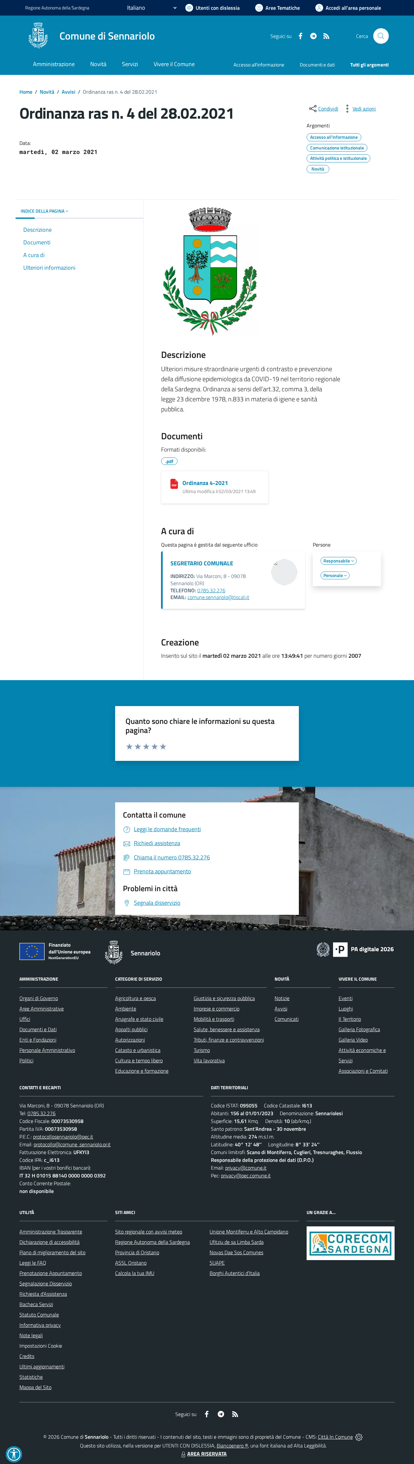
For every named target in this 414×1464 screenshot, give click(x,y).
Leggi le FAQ (32, 1263)
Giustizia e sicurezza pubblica (224, 998)
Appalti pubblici (131, 1029)
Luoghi (346, 1008)
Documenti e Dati (38, 1029)
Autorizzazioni (130, 1040)
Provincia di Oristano (137, 1252)
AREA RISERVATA (207, 1454)
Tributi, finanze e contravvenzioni (229, 1040)
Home (25, 92)
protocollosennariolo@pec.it (63, 1136)
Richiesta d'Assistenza (43, 1294)
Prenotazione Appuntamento (50, 1273)
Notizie (282, 998)
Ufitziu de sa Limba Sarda (237, 1242)
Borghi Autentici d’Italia (235, 1273)
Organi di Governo (38, 998)
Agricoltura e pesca (135, 998)
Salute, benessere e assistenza (227, 1029)
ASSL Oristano (131, 1263)
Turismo (202, 1050)
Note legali (31, 1335)
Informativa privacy (40, 1325)
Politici (26, 1060)
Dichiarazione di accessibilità (49, 1242)
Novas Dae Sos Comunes (236, 1252)
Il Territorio (350, 1019)
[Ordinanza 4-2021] (174, 484)
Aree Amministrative (41, 1008)
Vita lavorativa (209, 1060)
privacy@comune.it (246, 1168)
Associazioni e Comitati (363, 1071)
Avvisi (68, 92)
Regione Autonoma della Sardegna (152, 1242)
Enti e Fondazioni (37, 1040)
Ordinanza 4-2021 (205, 482)
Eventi (346, 998)
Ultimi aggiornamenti (41, 1366)
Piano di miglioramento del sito (52, 1252)
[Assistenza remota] (358, 1437)
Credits (26, 1356)
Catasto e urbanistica (137, 1050)
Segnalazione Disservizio (45, 1283)
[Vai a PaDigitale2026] (355, 949)
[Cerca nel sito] (381, 36)
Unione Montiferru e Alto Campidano (249, 1231)
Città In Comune (335, 1437)
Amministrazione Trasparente (50, 1231)
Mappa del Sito (35, 1387)
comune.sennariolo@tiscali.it (218, 597)
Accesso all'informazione (259, 64)
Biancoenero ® (232, 1445)
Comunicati (287, 1019)
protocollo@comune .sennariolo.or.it (72, 1144)
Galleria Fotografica (359, 1029)
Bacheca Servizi (36, 1304)
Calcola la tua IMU (134, 1273)
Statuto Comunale (39, 1314)
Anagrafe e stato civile (139, 1019)
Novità (47, 92)
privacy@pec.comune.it (246, 1175)
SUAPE (217, 1263)
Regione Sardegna (57, 7)
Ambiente (125, 1008)
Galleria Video (353, 1040)
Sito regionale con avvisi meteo (148, 1231)
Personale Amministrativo (47, 1050)
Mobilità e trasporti (214, 1019)
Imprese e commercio (216, 1008)
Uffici (24, 1019)
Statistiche (31, 1377)
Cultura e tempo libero (139, 1060)
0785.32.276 (211, 590)
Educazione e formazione (142, 1071)
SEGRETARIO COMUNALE (201, 563)
